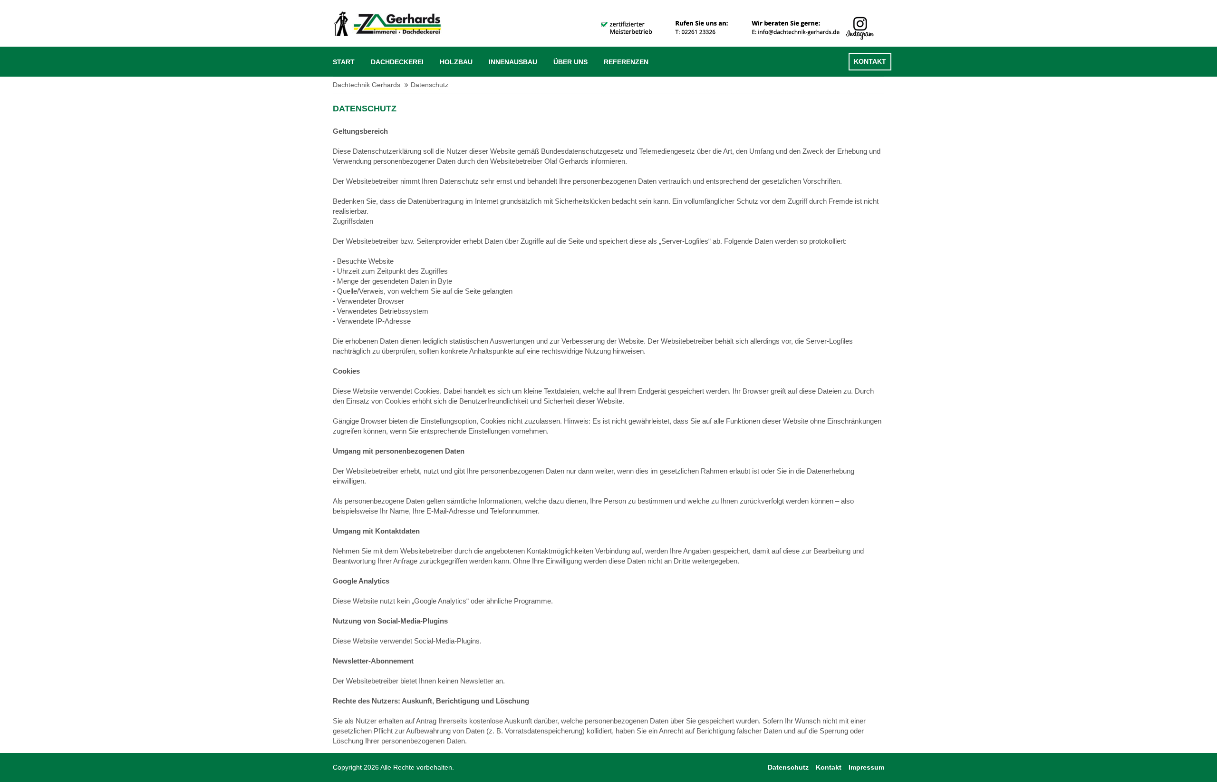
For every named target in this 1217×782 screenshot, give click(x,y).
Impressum (866, 767)
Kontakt (828, 767)
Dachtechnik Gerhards (366, 85)
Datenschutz (788, 767)
